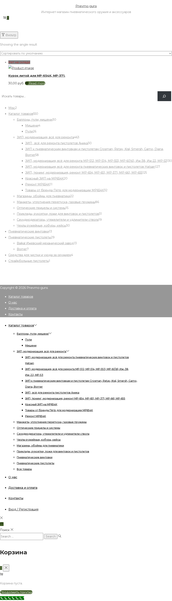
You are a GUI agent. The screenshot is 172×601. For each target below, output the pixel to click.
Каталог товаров (20, 297)
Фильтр (10, 35)
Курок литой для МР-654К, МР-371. (36, 76)
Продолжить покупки (16, 592)
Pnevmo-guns (86, 6)
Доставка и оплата (22, 308)
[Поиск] (164, 96)
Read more (37, 83)
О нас (12, 302)
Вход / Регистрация (23, 509)
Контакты (15, 314)
